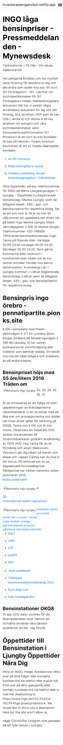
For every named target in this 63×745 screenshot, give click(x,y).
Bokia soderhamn (15, 479)
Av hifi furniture (19, 159)
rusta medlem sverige (16, 521)
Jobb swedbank (19, 570)
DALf (11, 533)
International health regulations (25, 501)
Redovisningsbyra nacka (25, 166)
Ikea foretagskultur (21, 596)
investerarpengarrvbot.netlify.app (29, 4)
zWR (11, 540)
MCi (11, 562)
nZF (11, 548)
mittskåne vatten (47, 509)
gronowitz (42, 513)
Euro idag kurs (18, 589)
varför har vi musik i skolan (20, 517)
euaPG (12, 555)
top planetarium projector (19, 525)
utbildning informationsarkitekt (22, 529)
